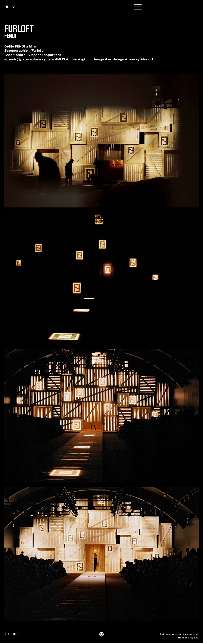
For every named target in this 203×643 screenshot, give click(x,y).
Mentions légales (188, 637)
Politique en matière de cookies (179, 634)
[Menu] (137, 7)
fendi (11, 59)
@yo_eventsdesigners (35, 59)
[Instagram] (101, 634)
